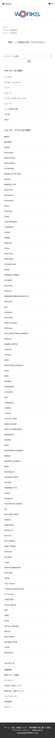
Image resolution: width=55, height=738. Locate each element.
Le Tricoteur (9, 594)
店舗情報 (8, 670)
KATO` (6, 360)
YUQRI (6, 647)
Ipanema (8, 339)
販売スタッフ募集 (11, 675)
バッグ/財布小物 (11, 109)
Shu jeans (8, 557)
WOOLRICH (8, 653)
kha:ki (6, 371)
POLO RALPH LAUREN (13, 504)
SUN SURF (8, 573)
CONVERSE (8, 227)
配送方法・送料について (14, 691)
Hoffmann (8, 328)
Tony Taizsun (9, 584)
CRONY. (7, 232)
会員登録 (8, 702)
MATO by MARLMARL (13, 429)
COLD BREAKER (10, 222)
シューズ (7, 104)
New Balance (9, 472)
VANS (6, 615)
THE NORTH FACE (11, 477)
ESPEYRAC (8, 259)
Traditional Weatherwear (14, 589)
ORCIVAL (8, 482)
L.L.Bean (7, 413)
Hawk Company (10, 323)
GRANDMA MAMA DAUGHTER (16, 296)
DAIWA (7, 238)
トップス (8, 77)
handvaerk (8, 318)
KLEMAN (7, 381)
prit (5, 509)
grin (5, 307)
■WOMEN (13, 30)
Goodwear (8, 286)
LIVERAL (7, 408)
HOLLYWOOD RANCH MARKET (16, 334)
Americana (8, 153)
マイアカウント (10, 696)
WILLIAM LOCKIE (10, 642)
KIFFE (6, 376)
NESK (6, 467)
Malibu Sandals (10, 424)
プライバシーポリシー (21, 730)
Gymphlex (8, 312)
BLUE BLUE (8, 190)
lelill (5, 397)
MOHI (6, 445)
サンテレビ (8, 680)
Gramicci (7, 291)
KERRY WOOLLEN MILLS (14, 365)
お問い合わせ (37, 730)
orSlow (7, 493)
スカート (8, 93)
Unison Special (10, 605)
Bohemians (9, 201)
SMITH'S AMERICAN (12, 568)
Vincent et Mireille (11, 626)
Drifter (7, 248)
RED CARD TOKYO (11, 514)
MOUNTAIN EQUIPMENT (14, 451)
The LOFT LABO (10, 419)
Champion (8, 211)
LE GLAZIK (8, 392)
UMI (5, 610)
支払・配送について (19, 728)
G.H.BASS (8, 280)
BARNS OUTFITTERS (12, 174)
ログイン (8, 707)
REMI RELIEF (9, 525)
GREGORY (8, 302)
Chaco (6, 206)
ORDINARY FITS (10, 488)
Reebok (7, 520)
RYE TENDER (9, 541)
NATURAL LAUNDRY (12, 461)
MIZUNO (7, 440)
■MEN (6, 137)
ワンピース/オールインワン (15, 98)
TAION (6, 578)
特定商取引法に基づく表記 (40, 728)
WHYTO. (7, 631)
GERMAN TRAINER (11, 275)
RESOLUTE (8, 530)
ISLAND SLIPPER (11, 344)
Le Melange (9, 403)
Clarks (6, 216)
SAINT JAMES (10, 546)
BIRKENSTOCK (10, 185)
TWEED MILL (9, 600)
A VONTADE (9, 169)
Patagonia (8, 498)
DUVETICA (8, 254)
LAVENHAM (9, 387)
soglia (6, 562)
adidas (7, 147)
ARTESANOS (9, 163)
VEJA (6, 621)
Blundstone (9, 195)
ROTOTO (13, 33)
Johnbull (7, 355)
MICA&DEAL (9, 435)
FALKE (6, 270)
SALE (6, 120)
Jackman (8, 349)
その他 (7, 114)
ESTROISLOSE (10, 264)
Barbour (7, 179)
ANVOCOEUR (9, 158)
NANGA (7, 456)
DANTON (8, 243)
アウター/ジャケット (12, 82)
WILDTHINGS (9, 637)
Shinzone (8, 552)
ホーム (5, 27)
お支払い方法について (13, 686)
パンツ (7, 88)
